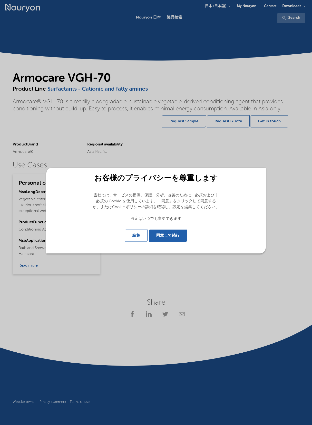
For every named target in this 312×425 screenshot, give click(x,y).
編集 (136, 236)
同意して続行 (168, 236)
